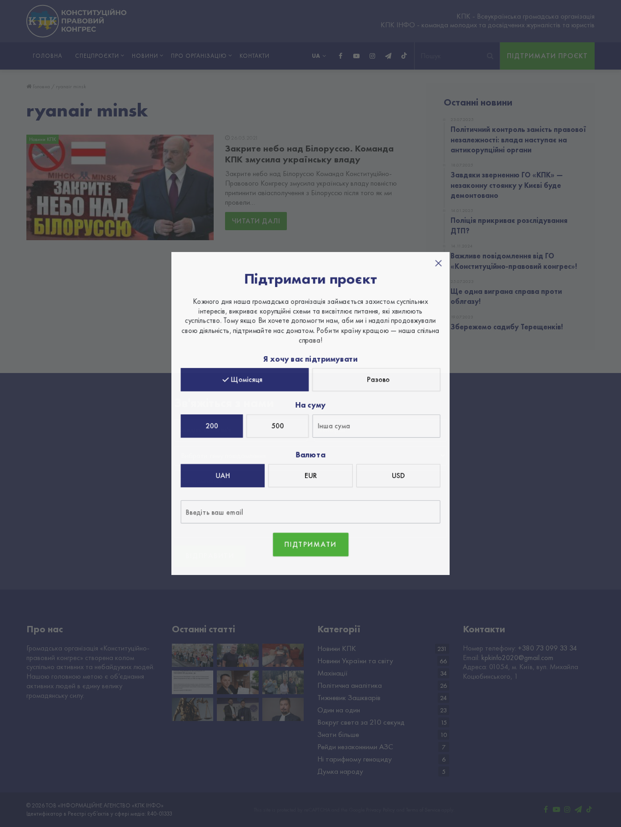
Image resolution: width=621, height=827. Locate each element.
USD (396, 474)
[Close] (436, 266)
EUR (310, 474)
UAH (224, 474)
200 (214, 425)
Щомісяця (248, 380)
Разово (377, 380)
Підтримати (310, 541)
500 (278, 425)
